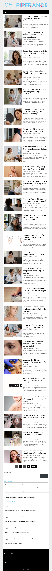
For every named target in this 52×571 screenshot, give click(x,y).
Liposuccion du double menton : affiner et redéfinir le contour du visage (35, 399)
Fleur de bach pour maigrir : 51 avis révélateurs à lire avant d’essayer (20, 521)
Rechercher (7, 472)
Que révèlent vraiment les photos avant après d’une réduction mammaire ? (35, 53)
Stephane (37, 20)
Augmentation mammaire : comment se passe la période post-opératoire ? (33, 35)
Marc (37, 403)
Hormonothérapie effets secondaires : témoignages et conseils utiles (20, 510)
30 (28, 466)
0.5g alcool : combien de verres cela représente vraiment (17, 532)
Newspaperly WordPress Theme (32, 569)
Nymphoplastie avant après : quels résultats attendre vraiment (33, 237)
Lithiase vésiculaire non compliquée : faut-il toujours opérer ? (33, 271)
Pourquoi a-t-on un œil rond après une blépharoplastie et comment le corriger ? (33, 111)
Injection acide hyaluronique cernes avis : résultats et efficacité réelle (33, 344)
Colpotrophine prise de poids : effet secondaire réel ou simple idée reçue (34, 290)
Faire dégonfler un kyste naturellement (13, 543)
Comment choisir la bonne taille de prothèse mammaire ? (17, 484)
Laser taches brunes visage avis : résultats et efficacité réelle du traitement (35, 309)
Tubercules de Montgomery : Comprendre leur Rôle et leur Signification (21, 538)
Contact (7, 556)
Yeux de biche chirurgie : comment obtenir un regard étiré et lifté (35, 362)
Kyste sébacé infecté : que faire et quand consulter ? (16, 527)
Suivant (33, 466)
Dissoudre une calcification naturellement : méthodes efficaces (19, 505)
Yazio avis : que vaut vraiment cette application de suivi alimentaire (34, 380)
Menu (45, 12)
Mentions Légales (9, 559)
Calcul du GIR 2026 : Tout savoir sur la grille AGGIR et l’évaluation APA (34, 217)
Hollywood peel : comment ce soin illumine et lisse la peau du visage (35, 417)
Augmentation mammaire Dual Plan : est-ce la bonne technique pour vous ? (35, 149)
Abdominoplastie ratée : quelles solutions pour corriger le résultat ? (35, 91)
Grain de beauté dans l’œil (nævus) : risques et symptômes (18, 515)
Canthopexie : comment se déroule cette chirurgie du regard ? (35, 73)
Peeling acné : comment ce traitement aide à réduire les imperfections (33, 434)
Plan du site (7, 562)
